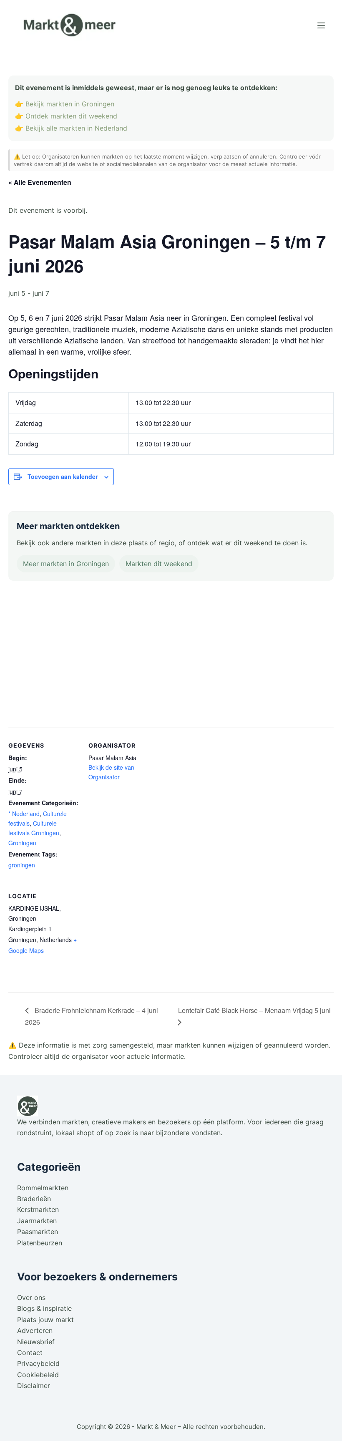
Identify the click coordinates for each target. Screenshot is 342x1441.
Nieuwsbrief (36, 1342)
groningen (21, 865)
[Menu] (321, 25)
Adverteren (35, 1330)
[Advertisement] (171, 655)
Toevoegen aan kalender (63, 476)
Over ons (31, 1297)
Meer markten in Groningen (66, 563)
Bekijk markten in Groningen (69, 104)
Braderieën (34, 1198)
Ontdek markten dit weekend (71, 116)
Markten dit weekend (159, 563)
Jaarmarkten (37, 1221)
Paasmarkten (37, 1231)
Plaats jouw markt (45, 1319)
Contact (30, 1352)
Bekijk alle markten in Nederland (76, 128)
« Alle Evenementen (39, 182)
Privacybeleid (38, 1363)
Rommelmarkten (42, 1188)
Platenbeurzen (39, 1243)
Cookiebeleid (38, 1374)
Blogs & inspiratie (44, 1308)
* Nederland (24, 813)
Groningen (22, 843)
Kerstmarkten (38, 1209)
